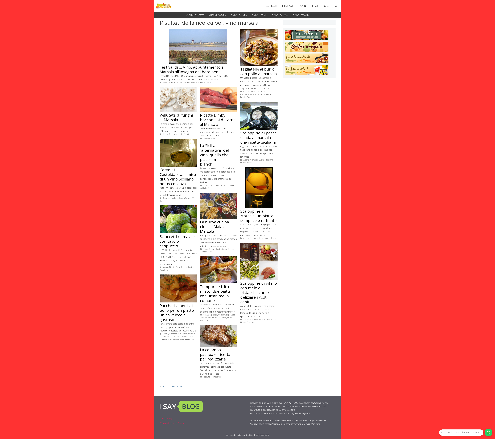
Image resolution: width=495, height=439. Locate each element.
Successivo (178, 386)
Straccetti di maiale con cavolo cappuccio (177, 241)
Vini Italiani (208, 82)
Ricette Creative (169, 134)
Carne (303, 6)
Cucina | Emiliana (239, 15)
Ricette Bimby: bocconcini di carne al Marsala (218, 119)
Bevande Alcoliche (170, 82)
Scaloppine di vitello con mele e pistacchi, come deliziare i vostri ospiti (258, 292)
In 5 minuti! (164, 336)
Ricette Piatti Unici (184, 134)
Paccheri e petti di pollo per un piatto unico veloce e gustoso (177, 312)
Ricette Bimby (209, 138)
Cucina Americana (251, 91)
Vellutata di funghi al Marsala (176, 117)
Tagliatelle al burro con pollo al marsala (258, 71)
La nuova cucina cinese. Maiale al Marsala (215, 226)
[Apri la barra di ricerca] (335, 6)
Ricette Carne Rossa (267, 238)
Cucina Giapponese (226, 315)
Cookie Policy (166, 418)
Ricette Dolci (216, 377)
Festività (206, 377)
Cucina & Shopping (211, 185)
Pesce (315, 6)
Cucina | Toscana (301, 15)
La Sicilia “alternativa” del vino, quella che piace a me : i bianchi (214, 155)
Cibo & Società (185, 198)
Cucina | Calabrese (195, 15)
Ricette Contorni (207, 317)
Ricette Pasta (245, 97)
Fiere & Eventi (197, 82)
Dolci (326, 6)
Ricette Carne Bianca (262, 94)
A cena (246, 160)
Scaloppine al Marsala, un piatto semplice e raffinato (258, 215)
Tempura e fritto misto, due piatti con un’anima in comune (215, 293)
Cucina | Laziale (259, 15)
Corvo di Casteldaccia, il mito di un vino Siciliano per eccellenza (178, 176)
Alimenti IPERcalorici (186, 334)
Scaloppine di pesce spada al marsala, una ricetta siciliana (258, 137)
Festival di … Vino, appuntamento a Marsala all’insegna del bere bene (192, 69)
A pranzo (254, 160)
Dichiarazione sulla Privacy (172, 423)
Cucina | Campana (217, 15)
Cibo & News (184, 82)
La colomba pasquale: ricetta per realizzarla (215, 354)
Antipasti (271, 6)
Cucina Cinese (209, 249)
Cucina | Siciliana (279, 15)
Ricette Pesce (246, 162)
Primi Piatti (288, 6)
